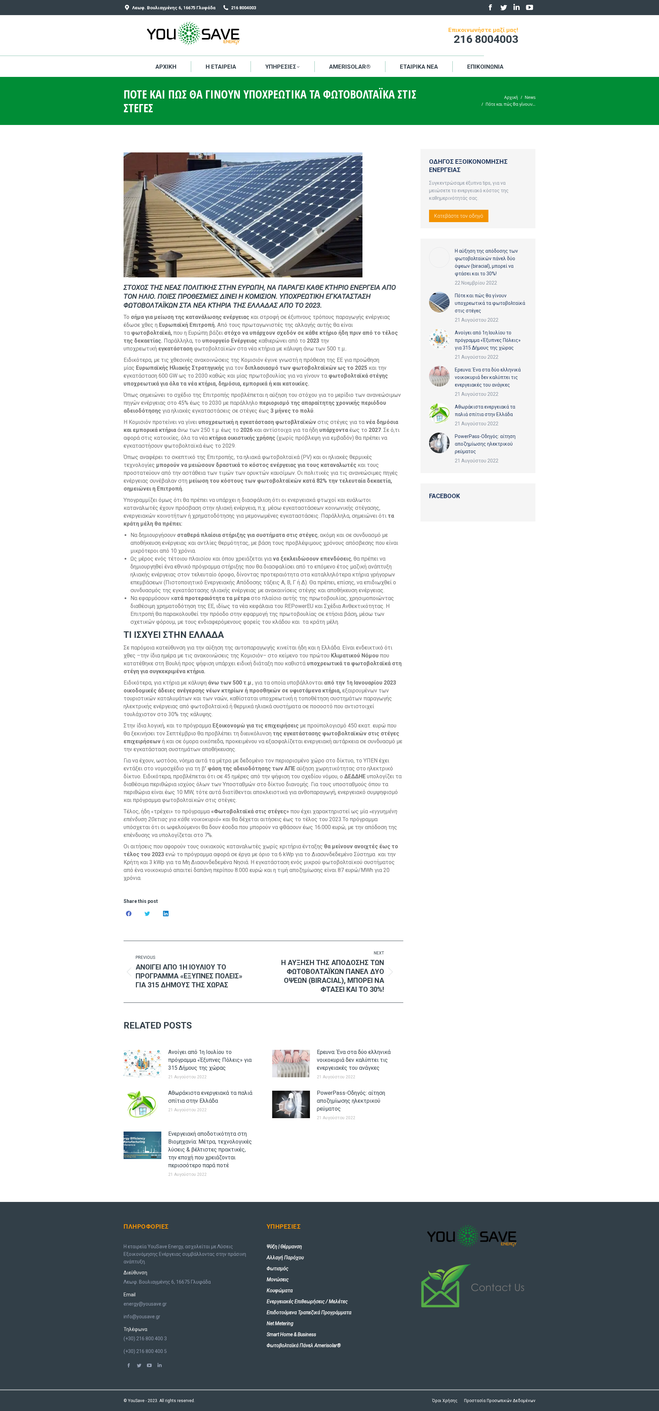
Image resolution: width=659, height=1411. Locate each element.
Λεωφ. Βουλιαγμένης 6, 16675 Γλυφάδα (174, 7)
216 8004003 (243, 7)
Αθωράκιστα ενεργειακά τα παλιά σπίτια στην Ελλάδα (210, 1097)
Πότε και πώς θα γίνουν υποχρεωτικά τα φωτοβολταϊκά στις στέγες (490, 303)
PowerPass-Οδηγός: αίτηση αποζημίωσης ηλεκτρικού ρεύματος (351, 1101)
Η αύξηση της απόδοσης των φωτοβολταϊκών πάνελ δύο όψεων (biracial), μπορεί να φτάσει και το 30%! (486, 262)
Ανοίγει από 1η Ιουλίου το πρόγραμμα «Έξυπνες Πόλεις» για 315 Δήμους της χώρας (210, 1060)
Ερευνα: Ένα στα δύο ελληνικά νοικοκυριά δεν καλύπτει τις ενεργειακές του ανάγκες (354, 1060)
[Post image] (142, 1063)
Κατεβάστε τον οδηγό (458, 216)
